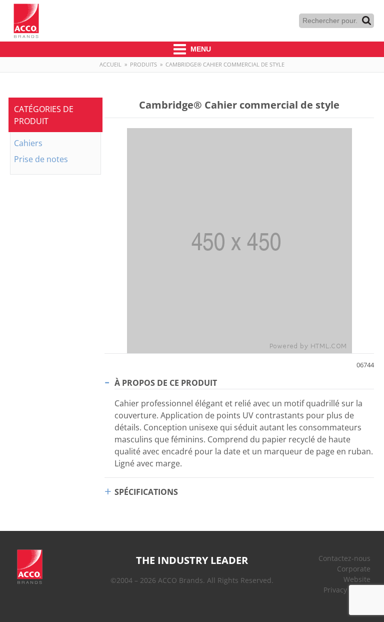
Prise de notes (41, 159)
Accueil (111, 64)
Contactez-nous (344, 558)
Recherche (367, 20)
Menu (199, 49)
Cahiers (28, 143)
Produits (143, 64)
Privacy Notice (347, 589)
